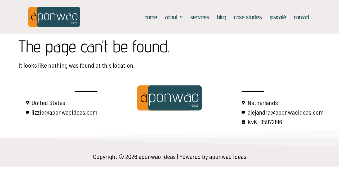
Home (151, 17)
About (171, 17)
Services (199, 17)
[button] (173, 17)
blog (221, 17)
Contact (302, 17)
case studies (248, 17)
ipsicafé (278, 17)
